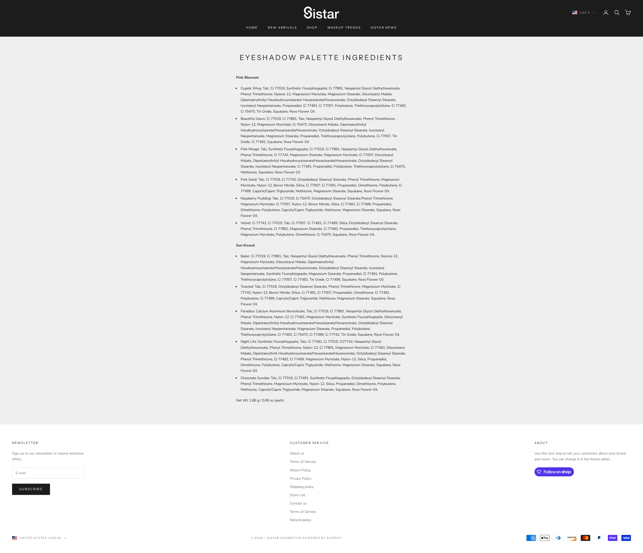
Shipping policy (302, 486)
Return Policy (300, 470)
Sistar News (384, 27)
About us (297, 453)
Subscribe (31, 489)
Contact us (298, 503)
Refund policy (300, 520)
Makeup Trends (344, 27)
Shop (312, 27)
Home (252, 27)
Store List (297, 495)
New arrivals (282, 27)
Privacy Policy (300, 478)
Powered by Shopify (322, 538)
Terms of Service (303, 461)
